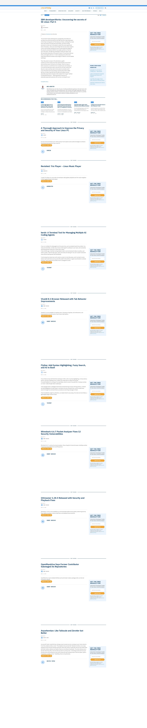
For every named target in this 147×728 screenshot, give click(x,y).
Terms (103, 49)
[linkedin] (91, 8)
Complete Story (44, 81)
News (45, 10)
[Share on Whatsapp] (105, 15)
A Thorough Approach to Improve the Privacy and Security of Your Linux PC (47, 106)
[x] (93, 8)
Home (42, 15)
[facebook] (89, 8)
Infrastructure (62, 10)
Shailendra (48, 34)
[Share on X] (102, 15)
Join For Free (97, 44)
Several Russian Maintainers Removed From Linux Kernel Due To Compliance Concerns (65, 106)
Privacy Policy (94, 50)
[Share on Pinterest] (103, 15)
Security (77, 10)
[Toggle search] (105, 8)
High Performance (86, 10)
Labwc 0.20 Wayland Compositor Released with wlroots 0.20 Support (97, 75)
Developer (70, 10)
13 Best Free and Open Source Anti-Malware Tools (98, 105)
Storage (95, 10)
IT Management (52, 10)
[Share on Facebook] (100, 15)
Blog (100, 10)
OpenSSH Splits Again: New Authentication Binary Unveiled (81, 105)
